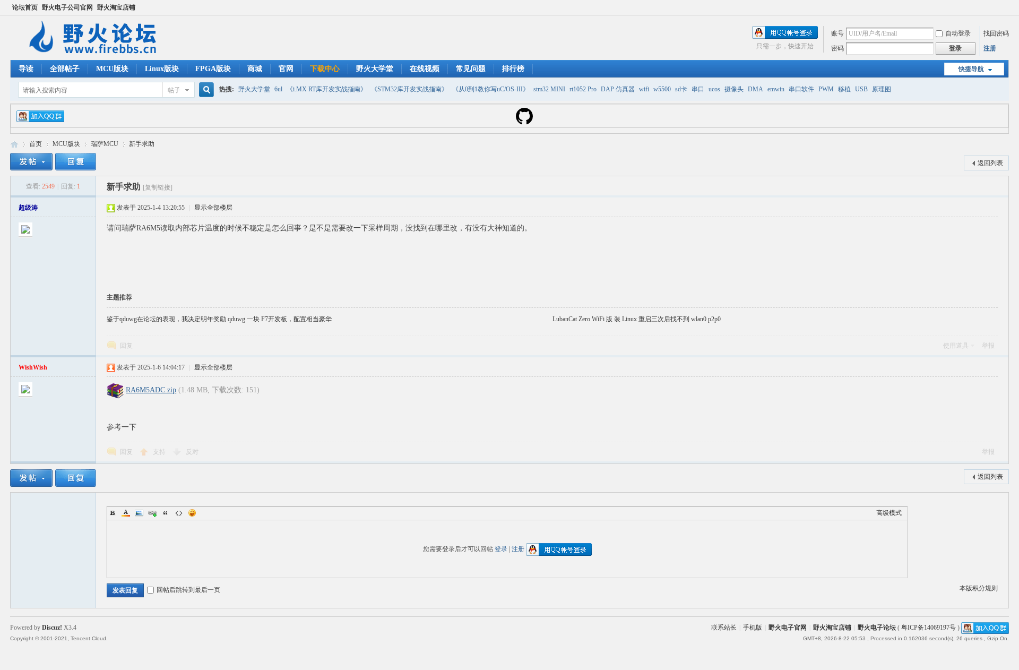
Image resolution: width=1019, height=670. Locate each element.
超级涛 (28, 207)
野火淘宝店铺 (116, 7)
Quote (165, 513)
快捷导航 (971, 69)
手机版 (752, 627)
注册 (989, 48)
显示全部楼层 (213, 207)
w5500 (662, 89)
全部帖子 (65, 69)
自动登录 (958, 33)
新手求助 (141, 144)
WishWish (33, 367)
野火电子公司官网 (67, 7)
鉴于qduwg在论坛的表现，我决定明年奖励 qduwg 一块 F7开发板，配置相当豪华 (219, 319)
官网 (286, 69)
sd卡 (681, 89)
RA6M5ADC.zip (151, 390)
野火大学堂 (374, 69)
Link (152, 513)
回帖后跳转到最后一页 (188, 590)
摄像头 (734, 89)
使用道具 (956, 345)
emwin (775, 89)
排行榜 (513, 69)
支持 (160, 452)
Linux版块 (162, 69)
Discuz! (52, 627)
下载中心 (325, 69)
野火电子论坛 (14, 144)
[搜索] (205, 90)
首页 (35, 144)
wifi (644, 89)
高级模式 (889, 513)
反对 (192, 452)
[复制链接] (157, 187)
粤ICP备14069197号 (928, 627)
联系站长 (724, 627)
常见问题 (471, 69)
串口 (698, 89)
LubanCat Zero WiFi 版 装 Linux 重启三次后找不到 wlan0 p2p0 (636, 319)
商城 (254, 69)
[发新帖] (31, 161)
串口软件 (801, 89)
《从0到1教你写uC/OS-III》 (490, 89)
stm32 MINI (549, 89)
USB (861, 89)
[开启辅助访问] (1006, 7)
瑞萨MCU (104, 144)
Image (139, 513)
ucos (714, 89)
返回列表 (990, 163)
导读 (26, 69)
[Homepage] (524, 122)
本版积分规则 (979, 588)
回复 (126, 345)
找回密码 (996, 33)
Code (179, 513)
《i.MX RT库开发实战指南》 (327, 89)
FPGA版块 (213, 69)
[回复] (75, 161)
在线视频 (424, 69)
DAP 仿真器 (618, 89)
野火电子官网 (787, 627)
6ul (278, 89)
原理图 (881, 89)
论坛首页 (25, 7)
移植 (844, 89)
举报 (988, 345)
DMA (755, 89)
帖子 (174, 90)
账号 (837, 33)
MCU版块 (112, 69)
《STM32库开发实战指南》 (409, 89)
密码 (837, 48)
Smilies (192, 513)
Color (125, 513)
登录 (501, 549)
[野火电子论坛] (97, 53)
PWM (826, 89)
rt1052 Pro (583, 89)
